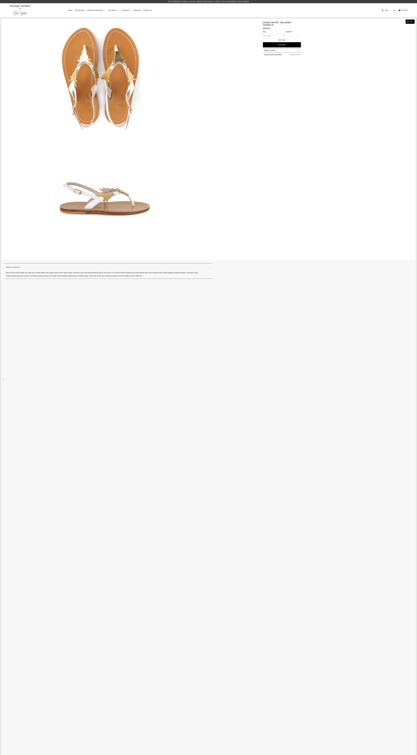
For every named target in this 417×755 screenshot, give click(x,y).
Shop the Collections (95, 10)
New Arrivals (80, 10)
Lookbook (125, 10)
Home (70, 10)
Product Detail (269, 50)
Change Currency (294, 54)
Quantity (289, 32)
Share (411, 21)
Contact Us (147, 10)
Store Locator (282, 40)
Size (264, 32)
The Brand (112, 10)
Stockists (137, 10)
